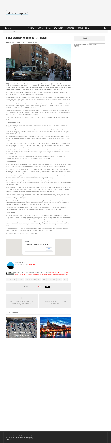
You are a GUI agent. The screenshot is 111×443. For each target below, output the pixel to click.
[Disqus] (38, 363)
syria (65, 279)
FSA (39, 279)
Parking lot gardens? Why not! (21, 332)
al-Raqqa (20, 279)
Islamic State (51, 279)
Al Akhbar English (32, 264)
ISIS (44, 279)
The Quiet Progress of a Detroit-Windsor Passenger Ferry (55, 302)
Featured (35, 42)
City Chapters (59, 28)
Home (7, 32)
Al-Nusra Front (11, 279)
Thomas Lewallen (52, 335)
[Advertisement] (75, 13)
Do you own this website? (31, 249)
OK (49, 249)
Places (39, 28)
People (30, 28)
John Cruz (17, 335)
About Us (70, 28)
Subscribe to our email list (81, 44)
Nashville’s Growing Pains (55, 332)
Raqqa (59, 279)
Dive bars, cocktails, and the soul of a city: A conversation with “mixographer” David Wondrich (22, 303)
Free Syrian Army (31, 279)
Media (48, 28)
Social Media (83, 28)
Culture (30, 42)
